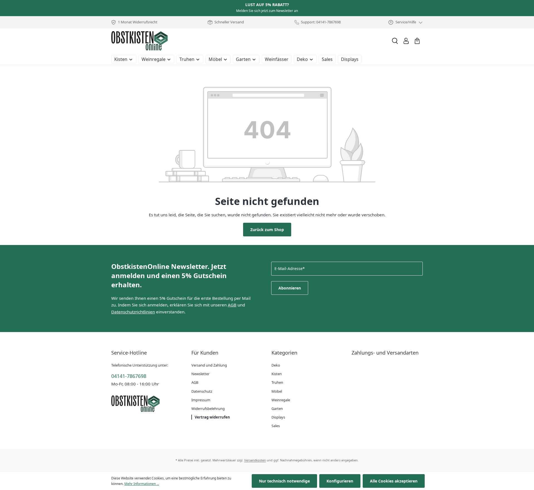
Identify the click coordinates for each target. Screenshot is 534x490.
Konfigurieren (340, 481)
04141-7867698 (128, 376)
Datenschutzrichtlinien (133, 312)
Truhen (277, 382)
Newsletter (200, 373)
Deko (275, 365)
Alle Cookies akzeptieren (393, 481)
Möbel (276, 391)
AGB (232, 305)
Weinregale (280, 399)
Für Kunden (204, 352)
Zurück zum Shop (267, 229)
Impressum (200, 399)
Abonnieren (289, 288)
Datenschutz (201, 391)
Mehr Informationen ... (141, 483)
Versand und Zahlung (209, 365)
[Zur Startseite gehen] (139, 41)
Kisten (276, 373)
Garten (277, 408)
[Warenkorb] (417, 41)
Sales (275, 425)
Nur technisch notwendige (284, 481)
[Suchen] (394, 41)
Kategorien (284, 352)
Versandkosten (255, 460)
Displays (278, 417)
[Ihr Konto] (406, 41)
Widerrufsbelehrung (208, 408)
